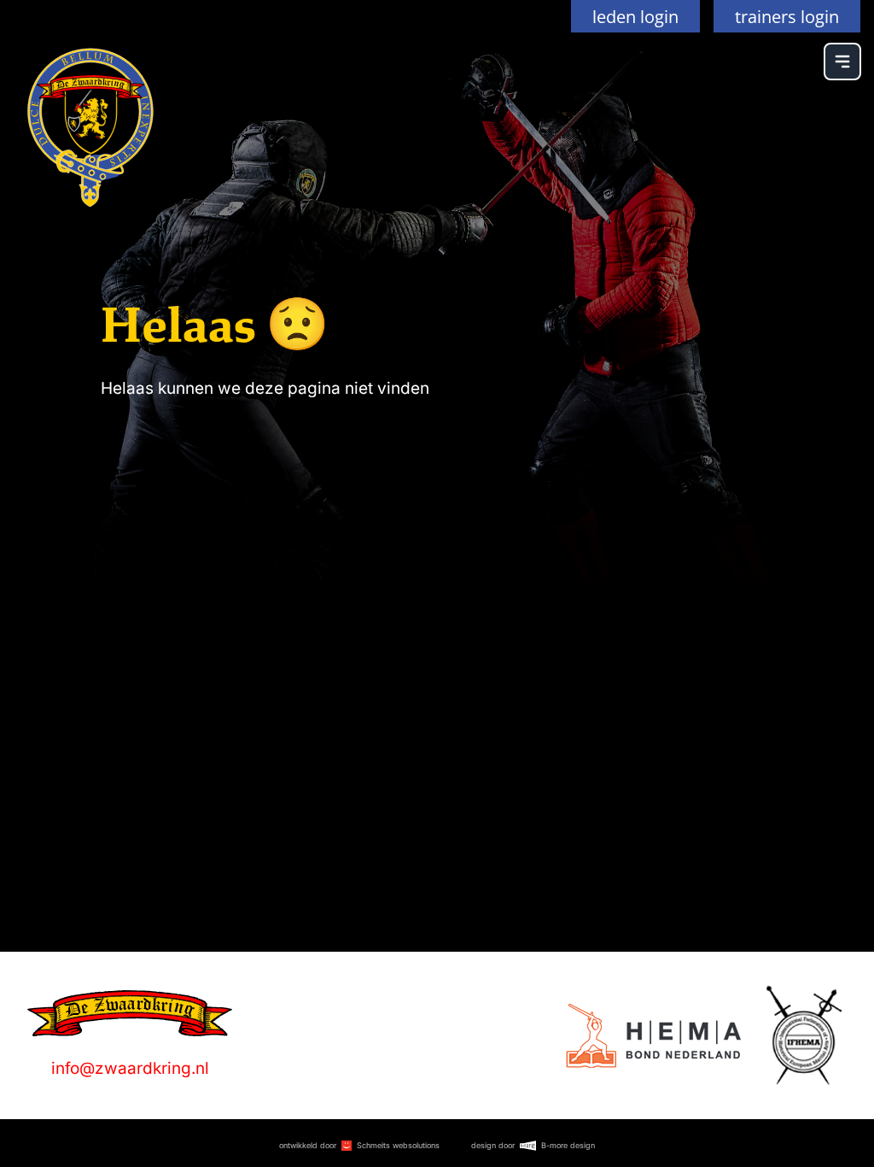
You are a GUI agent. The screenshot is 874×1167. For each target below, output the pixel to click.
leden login (635, 16)
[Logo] (653, 1036)
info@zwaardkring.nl (130, 1068)
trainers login (787, 16)
